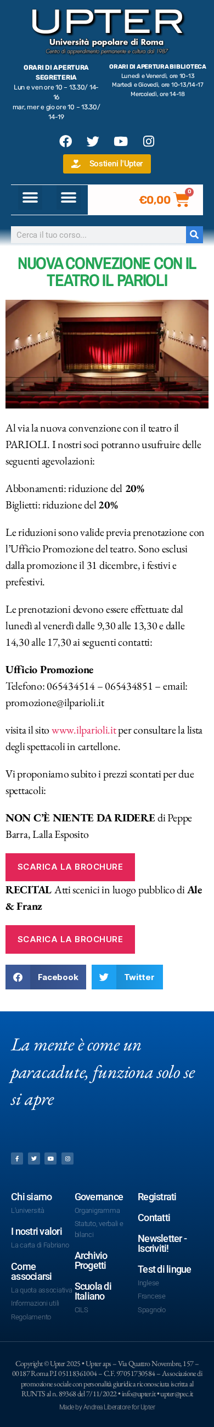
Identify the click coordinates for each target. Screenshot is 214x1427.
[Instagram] (148, 141)
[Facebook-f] (17, 1158)
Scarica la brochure (70, 866)
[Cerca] (194, 234)
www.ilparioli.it (84, 730)
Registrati (157, 1196)
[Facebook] (65, 141)
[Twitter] (93, 141)
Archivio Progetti (91, 1260)
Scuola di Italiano (93, 1291)
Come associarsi (31, 1271)
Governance (99, 1196)
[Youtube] (120, 141)
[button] (30, 197)
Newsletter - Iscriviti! (162, 1243)
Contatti (154, 1217)
